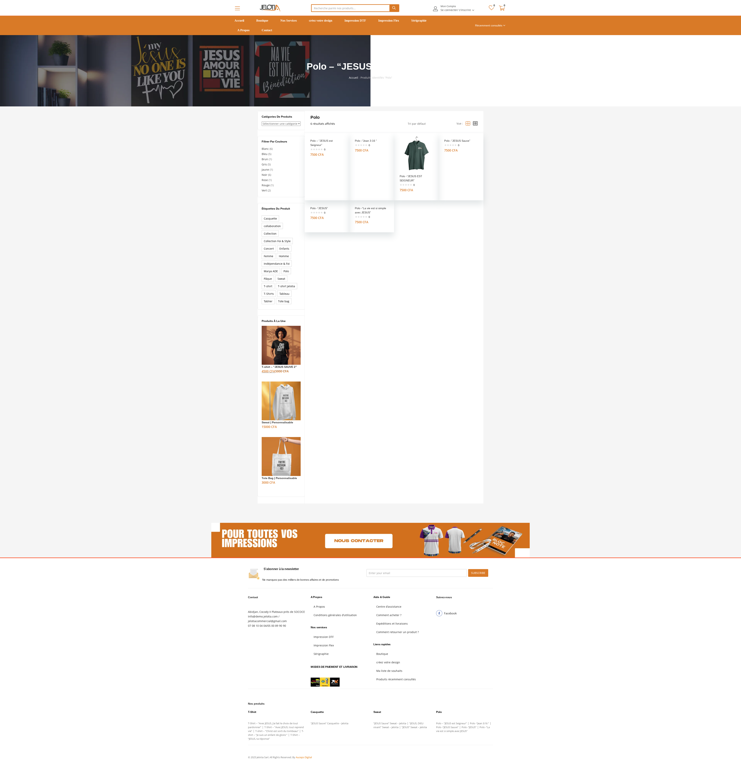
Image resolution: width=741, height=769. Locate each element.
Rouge (266, 185)
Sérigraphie (418, 20)
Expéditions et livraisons (392, 623)
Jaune (265, 169)
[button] (502, 8)
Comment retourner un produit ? (397, 632)
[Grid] (468, 123)
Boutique (262, 20)
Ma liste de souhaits (389, 671)
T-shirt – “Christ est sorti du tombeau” (277, 731)
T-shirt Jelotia (286, 286)
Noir (264, 175)
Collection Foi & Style (277, 241)
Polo (286, 271)
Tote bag (283, 301)
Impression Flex (388, 20)
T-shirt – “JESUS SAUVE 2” (279, 366)
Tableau (284, 294)
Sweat (281, 278)
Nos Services (288, 20)
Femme (268, 256)
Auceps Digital (304, 757)
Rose (265, 180)
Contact (267, 30)
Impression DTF (355, 20)
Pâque (268, 278)
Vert (264, 190)
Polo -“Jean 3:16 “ (366, 140)
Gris (264, 164)
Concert (269, 248)
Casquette (270, 218)
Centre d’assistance (388, 606)
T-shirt (268, 286)
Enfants (284, 248)
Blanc (265, 149)
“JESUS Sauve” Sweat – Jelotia (389, 723)
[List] (475, 123)
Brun (265, 159)
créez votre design (320, 20)
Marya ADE (271, 271)
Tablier (268, 301)
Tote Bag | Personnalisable (279, 478)
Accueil (239, 20)
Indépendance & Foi (277, 263)
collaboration (272, 226)
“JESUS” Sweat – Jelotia (414, 727)
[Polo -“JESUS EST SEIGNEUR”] (416, 154)
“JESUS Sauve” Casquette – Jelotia (329, 723)
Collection (270, 233)
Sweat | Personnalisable (277, 422)
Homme (284, 256)
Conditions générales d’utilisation (335, 615)
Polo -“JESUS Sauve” (457, 140)
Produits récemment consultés (396, 679)
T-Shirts (269, 294)
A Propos (243, 30)
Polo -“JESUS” (319, 208)
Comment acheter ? (388, 615)
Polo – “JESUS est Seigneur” (451, 723)
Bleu (264, 154)
